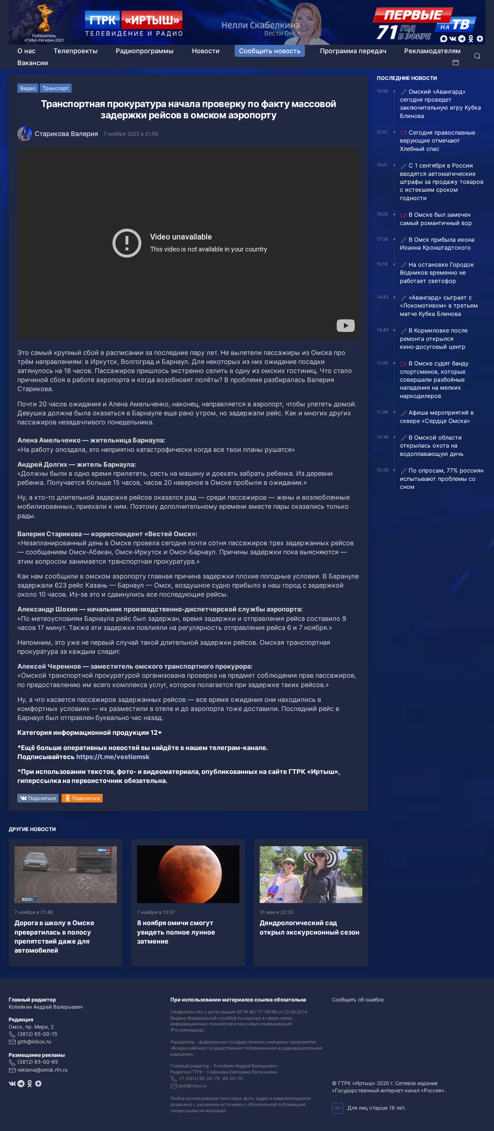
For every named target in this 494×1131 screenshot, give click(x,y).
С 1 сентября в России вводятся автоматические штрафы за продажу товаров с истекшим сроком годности (442, 182)
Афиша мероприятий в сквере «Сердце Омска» (437, 416)
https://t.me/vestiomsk (112, 757)
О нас (26, 51)
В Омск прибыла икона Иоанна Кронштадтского (437, 243)
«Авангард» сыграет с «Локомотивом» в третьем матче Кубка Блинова (439, 305)
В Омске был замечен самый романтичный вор (436, 218)
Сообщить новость (270, 51)
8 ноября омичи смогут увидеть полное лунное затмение (176, 932)
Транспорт (56, 88)
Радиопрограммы (145, 51)
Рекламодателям (432, 51)
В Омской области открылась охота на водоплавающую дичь (432, 445)
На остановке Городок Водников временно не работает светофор (437, 272)
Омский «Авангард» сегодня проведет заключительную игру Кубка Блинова (440, 103)
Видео (27, 88)
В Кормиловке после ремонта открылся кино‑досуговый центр (434, 338)
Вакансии (32, 63)
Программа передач (353, 51)
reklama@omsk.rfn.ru (42, 1070)
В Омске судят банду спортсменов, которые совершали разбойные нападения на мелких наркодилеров (434, 379)
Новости (206, 51)
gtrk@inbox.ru (34, 1041)
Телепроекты (76, 51)
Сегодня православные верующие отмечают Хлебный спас (437, 140)
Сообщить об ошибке (358, 999)
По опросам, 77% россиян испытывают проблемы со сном (442, 478)
